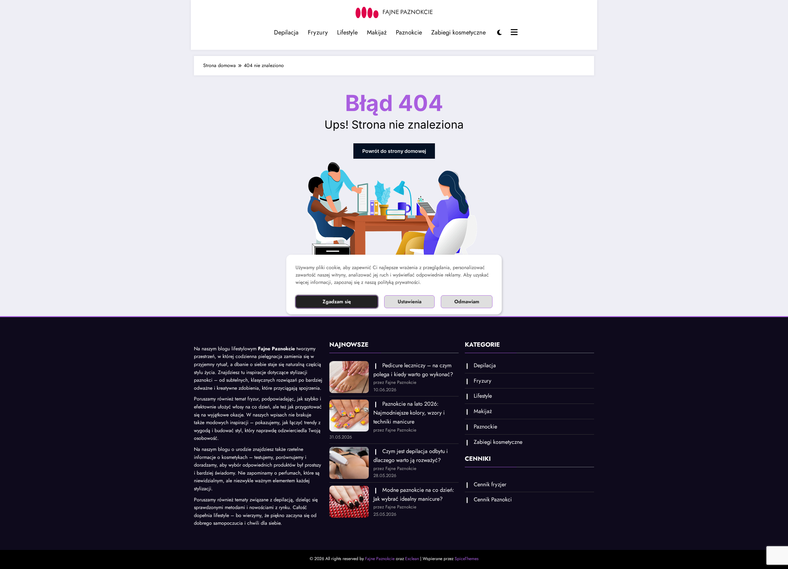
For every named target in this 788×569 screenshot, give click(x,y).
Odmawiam (466, 301)
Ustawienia (409, 301)
